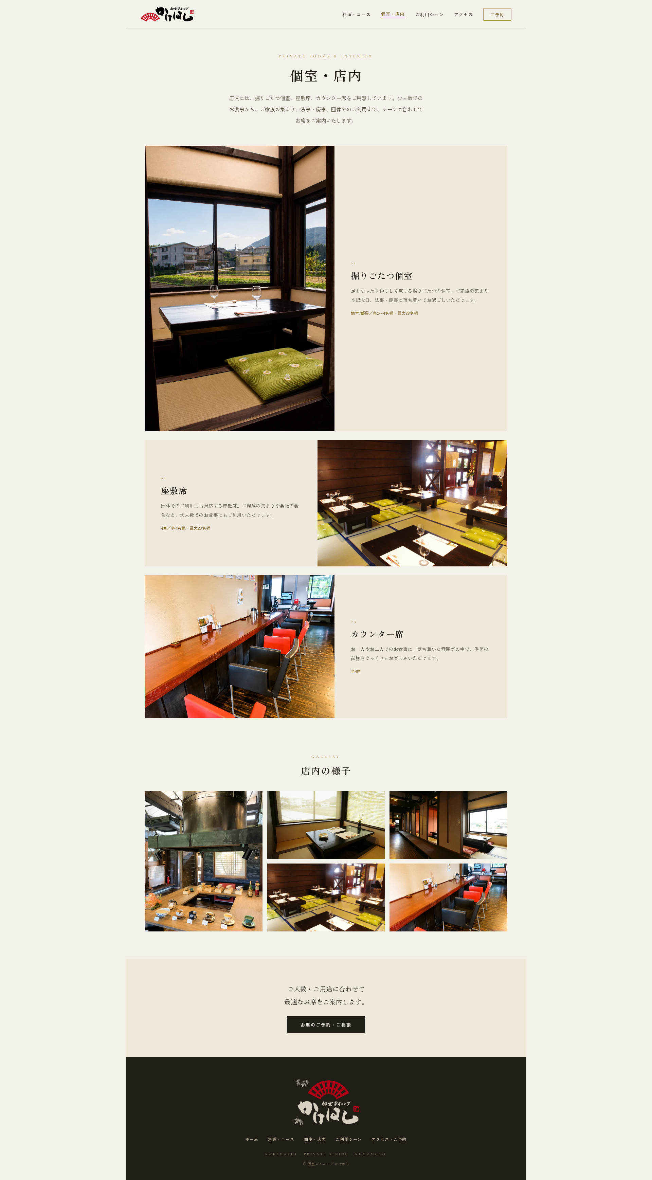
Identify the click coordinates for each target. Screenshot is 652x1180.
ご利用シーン (429, 14)
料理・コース (356, 14)
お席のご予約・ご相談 (326, 1024)
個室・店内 (393, 14)
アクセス (463, 14)
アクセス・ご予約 (389, 1139)
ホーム (252, 1139)
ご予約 (497, 14)
